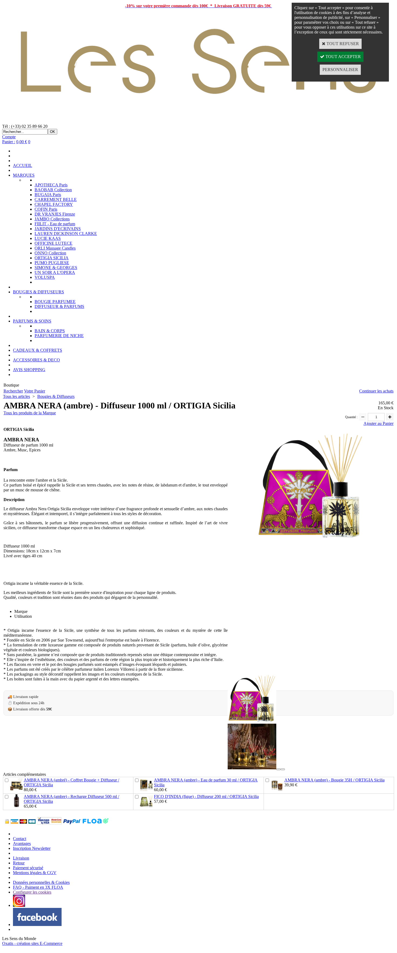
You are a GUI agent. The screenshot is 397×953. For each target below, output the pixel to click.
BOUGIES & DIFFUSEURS (38, 292)
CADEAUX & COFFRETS (37, 350)
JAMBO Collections (52, 219)
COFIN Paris (46, 209)
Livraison (21, 858)
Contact (19, 838)
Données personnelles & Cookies (41, 882)
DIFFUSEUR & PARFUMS (59, 306)
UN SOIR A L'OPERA (55, 272)
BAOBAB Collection (53, 189)
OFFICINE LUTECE (53, 243)
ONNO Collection (50, 253)
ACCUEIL (22, 165)
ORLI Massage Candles (55, 248)
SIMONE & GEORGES (56, 267)
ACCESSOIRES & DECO (36, 360)
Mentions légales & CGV (34, 872)
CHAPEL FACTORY (54, 204)
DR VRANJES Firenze (55, 214)
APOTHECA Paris (51, 185)
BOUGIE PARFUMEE (55, 301)
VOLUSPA (45, 277)
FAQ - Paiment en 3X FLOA (38, 887)
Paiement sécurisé (28, 867)
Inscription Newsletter (32, 848)
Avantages (22, 843)
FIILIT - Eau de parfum (55, 224)
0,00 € (21, 141)
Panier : (8, 141)
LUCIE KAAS (48, 238)
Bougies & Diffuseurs (56, 396)
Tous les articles (16, 396)
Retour (19, 863)
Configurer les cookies (32, 892)
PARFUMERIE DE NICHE (59, 335)
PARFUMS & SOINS (32, 321)
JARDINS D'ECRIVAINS (58, 228)
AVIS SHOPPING (29, 369)
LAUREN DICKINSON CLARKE (66, 233)
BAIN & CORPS (50, 330)
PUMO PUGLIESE (52, 262)
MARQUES (24, 175)
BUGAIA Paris (48, 194)
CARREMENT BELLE (56, 199)
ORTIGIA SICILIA (52, 258)
